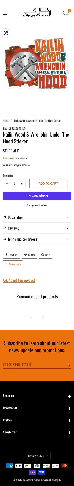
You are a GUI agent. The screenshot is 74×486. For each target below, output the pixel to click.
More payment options (37, 205)
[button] (31, 317)
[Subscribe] (68, 365)
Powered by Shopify (51, 479)
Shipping (6, 157)
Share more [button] (15, 264)
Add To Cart (48, 183)
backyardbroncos (31, 479)
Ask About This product (19, 280)
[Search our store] (62, 12)
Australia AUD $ (36, 456)
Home (6, 120)
